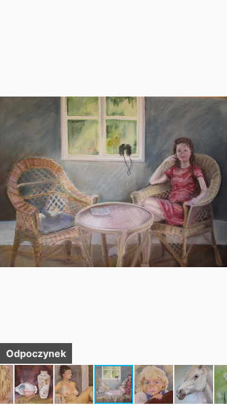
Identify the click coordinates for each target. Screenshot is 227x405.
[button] (216, 31)
